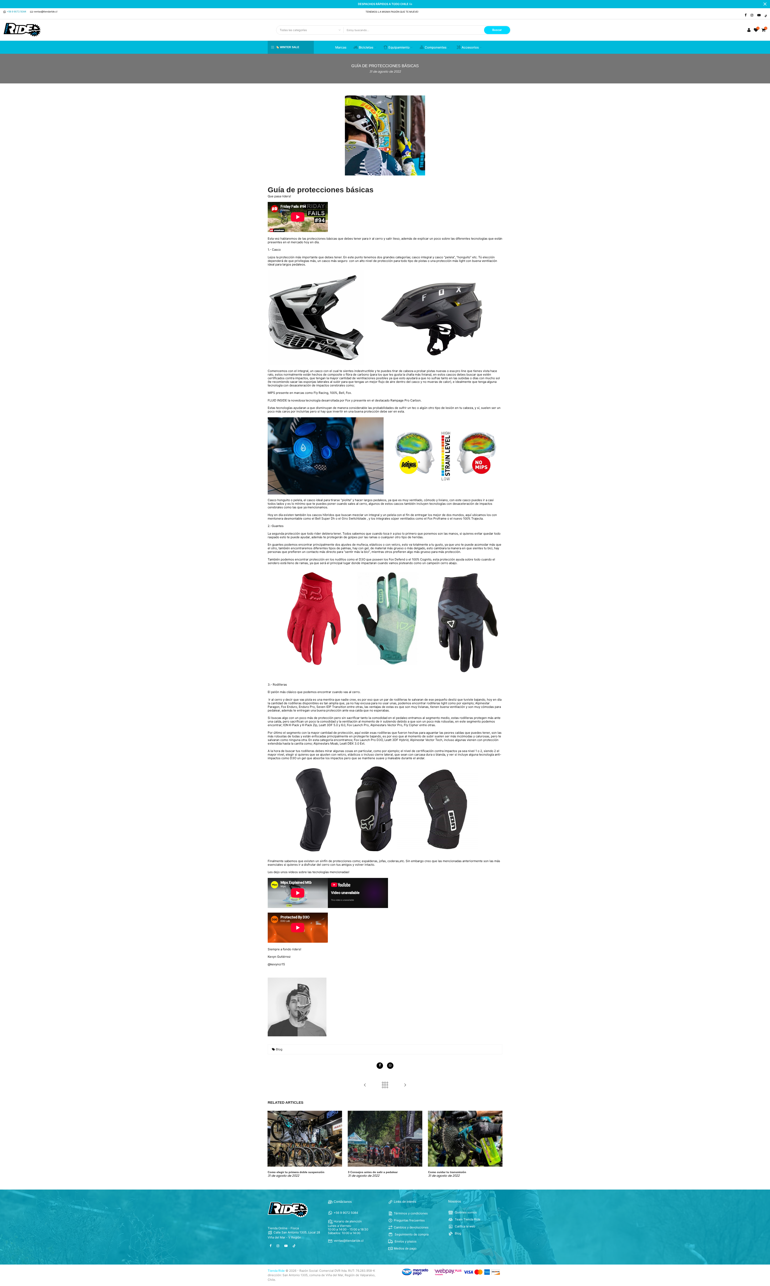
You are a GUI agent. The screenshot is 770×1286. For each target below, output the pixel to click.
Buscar (497, 29)
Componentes (436, 47)
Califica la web (464, 1226)
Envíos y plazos (405, 1241)
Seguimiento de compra (411, 1234)
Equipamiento (399, 47)
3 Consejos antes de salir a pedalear (373, 1172)
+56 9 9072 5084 (16, 11)
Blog (279, 1049)
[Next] (498, 1144)
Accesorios (470, 47)
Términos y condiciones (411, 1213)
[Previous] (272, 1144)
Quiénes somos (465, 1212)
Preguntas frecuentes (409, 1220)
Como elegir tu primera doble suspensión (296, 1172)
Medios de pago (405, 1248)
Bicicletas (366, 47)
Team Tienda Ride (467, 1219)
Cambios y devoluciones (411, 1227)
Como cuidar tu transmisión (447, 1172)
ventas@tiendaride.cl (45, 11)
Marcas (340, 47)
